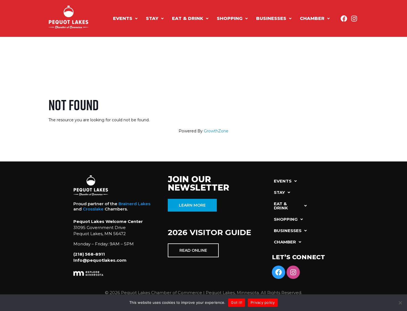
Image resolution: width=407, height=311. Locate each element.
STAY (152, 18)
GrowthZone (216, 130)
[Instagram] (354, 18)
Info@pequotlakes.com (100, 260)
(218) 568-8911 (89, 254)
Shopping (230, 18)
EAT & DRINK (187, 18)
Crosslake (93, 209)
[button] (125, 18)
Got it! (236, 302)
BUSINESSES (271, 18)
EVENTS (122, 18)
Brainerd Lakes (134, 203)
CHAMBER (312, 18)
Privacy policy (263, 302)
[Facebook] (344, 18)
